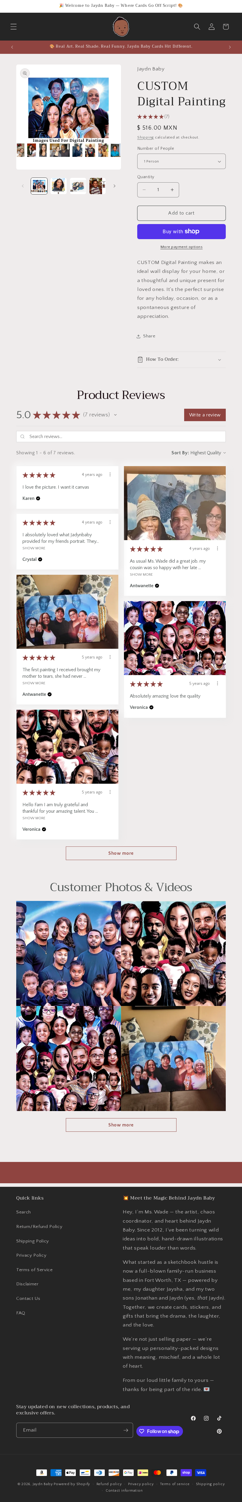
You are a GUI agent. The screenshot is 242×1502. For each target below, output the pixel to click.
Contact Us (28, 1298)
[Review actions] (110, 474)
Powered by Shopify (72, 1484)
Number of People (155, 148)
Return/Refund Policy (39, 1226)
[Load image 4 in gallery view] (97, 186)
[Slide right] (114, 185)
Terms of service (174, 1484)
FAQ (20, 1313)
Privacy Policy (31, 1255)
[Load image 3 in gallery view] (78, 186)
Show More (141, 574)
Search (23, 1212)
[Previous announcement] (12, 47)
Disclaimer (27, 1284)
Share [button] (149, 336)
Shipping (145, 137)
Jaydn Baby (43, 1484)
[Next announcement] (229, 47)
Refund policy (109, 1484)
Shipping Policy (32, 1241)
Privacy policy (141, 1484)
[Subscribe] (126, 1430)
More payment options (182, 247)
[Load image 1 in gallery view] (39, 186)
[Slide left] (22, 185)
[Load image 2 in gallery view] (58, 186)
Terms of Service (34, 1269)
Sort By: (180, 452)
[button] (13, 27)
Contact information (124, 1491)
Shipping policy (210, 1484)
